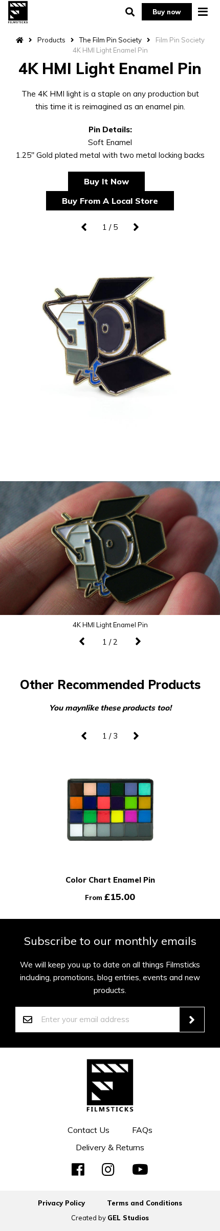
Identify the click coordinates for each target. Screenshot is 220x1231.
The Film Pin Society (110, 40)
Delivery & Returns (110, 1147)
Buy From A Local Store (110, 201)
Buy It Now (106, 181)
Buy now (166, 12)
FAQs (142, 1130)
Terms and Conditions (144, 1203)
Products (51, 40)
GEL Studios (128, 1218)
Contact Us (88, 1130)
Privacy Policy (61, 1203)
